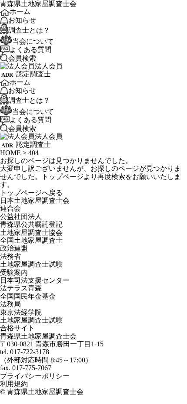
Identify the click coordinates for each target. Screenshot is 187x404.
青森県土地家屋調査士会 (45, 391)
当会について (33, 41)
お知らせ (22, 19)
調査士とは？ (29, 29)
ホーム (20, 11)
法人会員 (49, 66)
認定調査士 (33, 74)
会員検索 (22, 58)
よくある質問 (30, 49)
